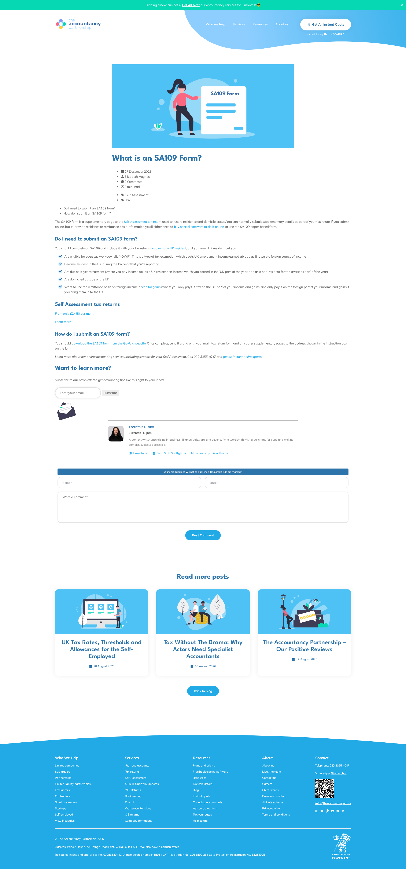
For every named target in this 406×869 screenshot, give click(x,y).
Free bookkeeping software (210, 771)
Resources (260, 24)
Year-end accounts (137, 765)
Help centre (200, 820)
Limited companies (67, 765)
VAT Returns (133, 790)
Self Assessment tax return (143, 222)
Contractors (62, 796)
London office (170, 847)
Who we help (215, 24)
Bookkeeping (133, 796)
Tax (127, 200)
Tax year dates (202, 814)
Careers (267, 784)
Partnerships (63, 777)
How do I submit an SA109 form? (87, 213)
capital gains (151, 287)
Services (239, 24)
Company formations (138, 820)
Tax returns (132, 771)
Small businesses (66, 802)
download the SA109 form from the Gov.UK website (109, 343)
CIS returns (132, 814)
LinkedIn (138, 453)
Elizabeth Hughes (137, 177)
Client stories (270, 790)
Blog (196, 790)
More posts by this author (208, 453)
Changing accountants (207, 802)
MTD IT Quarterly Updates (142, 784)
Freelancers (62, 790)
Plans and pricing (204, 765)
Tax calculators (202, 784)
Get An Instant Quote (328, 24)
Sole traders (62, 771)
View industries (65, 820)
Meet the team (271, 771)
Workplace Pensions (138, 808)
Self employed (64, 814)
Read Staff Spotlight (170, 453)
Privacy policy (271, 808)
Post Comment (203, 535)
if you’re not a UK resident (168, 248)
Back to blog (203, 691)
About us (282, 24)
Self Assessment (136, 195)
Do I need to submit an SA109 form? (89, 208)
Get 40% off (191, 5)
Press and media (273, 796)
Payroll (129, 802)
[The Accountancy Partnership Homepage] (78, 24)
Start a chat (339, 773)
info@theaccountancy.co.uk (333, 803)
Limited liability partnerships (73, 784)
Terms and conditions (276, 814)
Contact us (269, 777)
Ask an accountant (205, 808)
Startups (60, 808)
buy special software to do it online (199, 227)
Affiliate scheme (272, 802)
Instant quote (201, 796)
